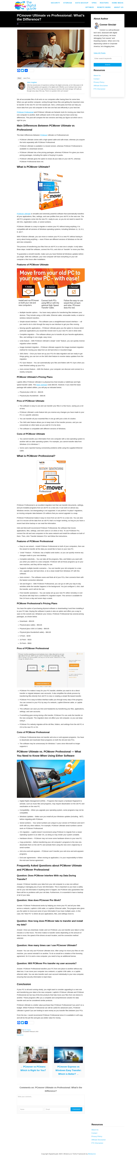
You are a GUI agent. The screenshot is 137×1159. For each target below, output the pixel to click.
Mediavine (92, 1154)
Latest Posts (26, 78)
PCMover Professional (25, 112)
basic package (41, 385)
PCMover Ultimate (23, 214)
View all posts (99, 53)
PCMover (43, 135)
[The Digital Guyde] (25, 5)
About (19, 78)
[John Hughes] (21, 86)
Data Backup (20, 1035)
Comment (76, 1109)
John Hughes (32, 82)
